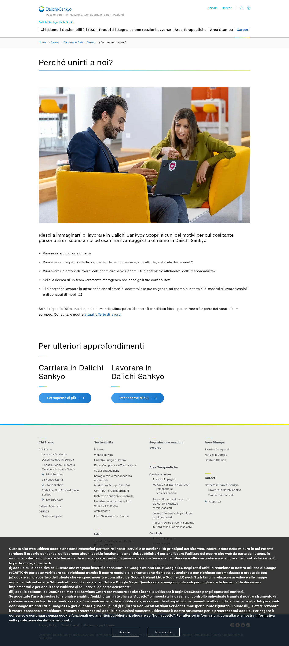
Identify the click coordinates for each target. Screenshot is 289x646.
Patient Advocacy (50, 506)
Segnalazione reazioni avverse (144, 29)
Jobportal (214, 501)
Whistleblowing (104, 454)
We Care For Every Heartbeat (171, 484)
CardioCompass (52, 516)
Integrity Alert (54, 499)
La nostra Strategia (54, 454)
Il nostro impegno (164, 479)
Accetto (124, 632)
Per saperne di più (61, 398)
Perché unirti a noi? (220, 495)
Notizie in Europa (216, 454)
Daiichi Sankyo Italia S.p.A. (56, 22)
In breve (99, 449)
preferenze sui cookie (27, 601)
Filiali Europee (54, 474)
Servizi (212, 8)
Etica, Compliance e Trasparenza (115, 465)
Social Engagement (106, 470)
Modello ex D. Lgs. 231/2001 (112, 485)
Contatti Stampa (215, 460)
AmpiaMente (102, 510)
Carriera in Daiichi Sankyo (80, 42)
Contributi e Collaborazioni (111, 490)
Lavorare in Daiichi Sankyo (225, 489)
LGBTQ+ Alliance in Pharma (111, 516)
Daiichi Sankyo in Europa (58, 459)
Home (43, 42)
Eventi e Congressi (217, 449)
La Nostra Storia (52, 479)
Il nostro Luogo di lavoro (110, 460)
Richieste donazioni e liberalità (113, 496)
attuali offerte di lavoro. (102, 314)
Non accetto (163, 632)
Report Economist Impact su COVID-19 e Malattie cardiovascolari (171, 503)
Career (227, 8)
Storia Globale (54, 485)
